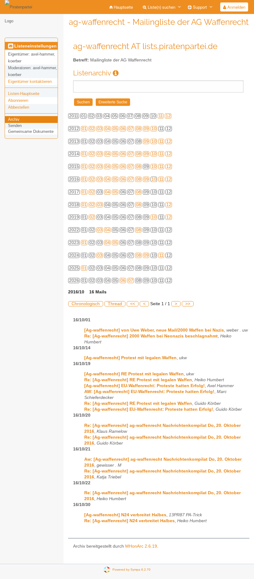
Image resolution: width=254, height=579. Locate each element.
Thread (115, 303)
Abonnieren (18, 100)
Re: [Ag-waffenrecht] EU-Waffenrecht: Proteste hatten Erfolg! (148, 409)
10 (153, 128)
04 (107, 128)
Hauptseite (122, 7)
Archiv (14, 119)
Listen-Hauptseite (23, 93)
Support (199, 7)
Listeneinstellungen (35, 45)
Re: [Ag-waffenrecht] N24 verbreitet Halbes (129, 520)
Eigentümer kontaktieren (30, 81)
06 (122, 128)
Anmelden (235, 7)
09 (146, 128)
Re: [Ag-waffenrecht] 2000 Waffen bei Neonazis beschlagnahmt (151, 336)
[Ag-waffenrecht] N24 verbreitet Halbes (125, 515)
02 (92, 128)
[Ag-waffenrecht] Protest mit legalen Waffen (130, 357)
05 (115, 128)
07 (130, 128)
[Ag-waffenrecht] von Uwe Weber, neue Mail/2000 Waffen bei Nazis (154, 330)
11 (161, 116)
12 (168, 116)
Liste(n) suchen (161, 7)
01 (84, 128)
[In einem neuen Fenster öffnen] (116, 73)
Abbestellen (18, 107)
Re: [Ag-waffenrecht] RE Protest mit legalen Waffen (138, 380)
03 (99, 128)
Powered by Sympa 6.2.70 (131, 569)
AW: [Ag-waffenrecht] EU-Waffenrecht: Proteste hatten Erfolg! (149, 391)
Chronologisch (86, 303)
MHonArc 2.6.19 (141, 546)
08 (138, 128)
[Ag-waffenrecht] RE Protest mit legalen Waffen (134, 374)
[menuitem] (121, 7)
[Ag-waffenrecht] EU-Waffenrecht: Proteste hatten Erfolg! (144, 385)
